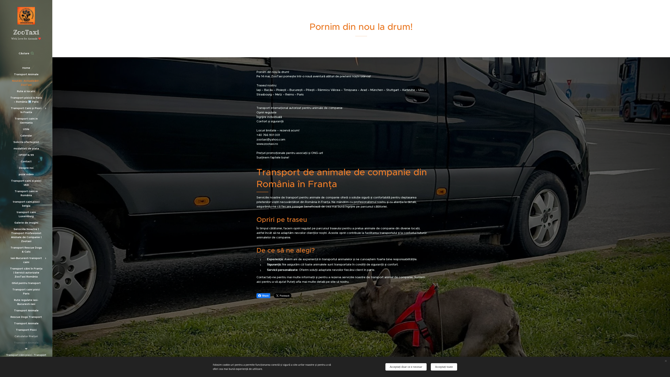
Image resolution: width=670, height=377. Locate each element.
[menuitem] (26, 68)
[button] (26, 53)
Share (265, 295)
